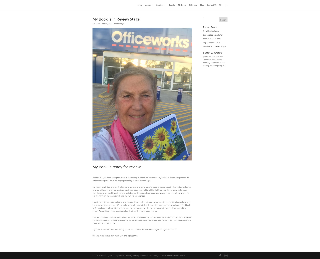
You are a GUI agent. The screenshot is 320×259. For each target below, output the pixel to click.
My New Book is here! (212, 39)
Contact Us (211, 5)
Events (172, 5)
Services (159, 5)
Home (139, 5)
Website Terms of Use (175, 255)
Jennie (97, 24)
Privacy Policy (132, 255)
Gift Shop (193, 5)
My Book (182, 5)
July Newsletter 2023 (211, 42)
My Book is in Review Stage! (214, 46)
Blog (202, 5)
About (148, 5)
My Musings (119, 24)
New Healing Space (211, 31)
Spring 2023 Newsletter (213, 35)
